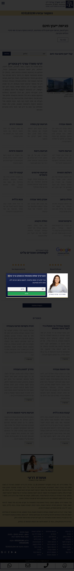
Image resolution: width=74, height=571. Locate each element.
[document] (37, 285)
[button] (9, 276)
